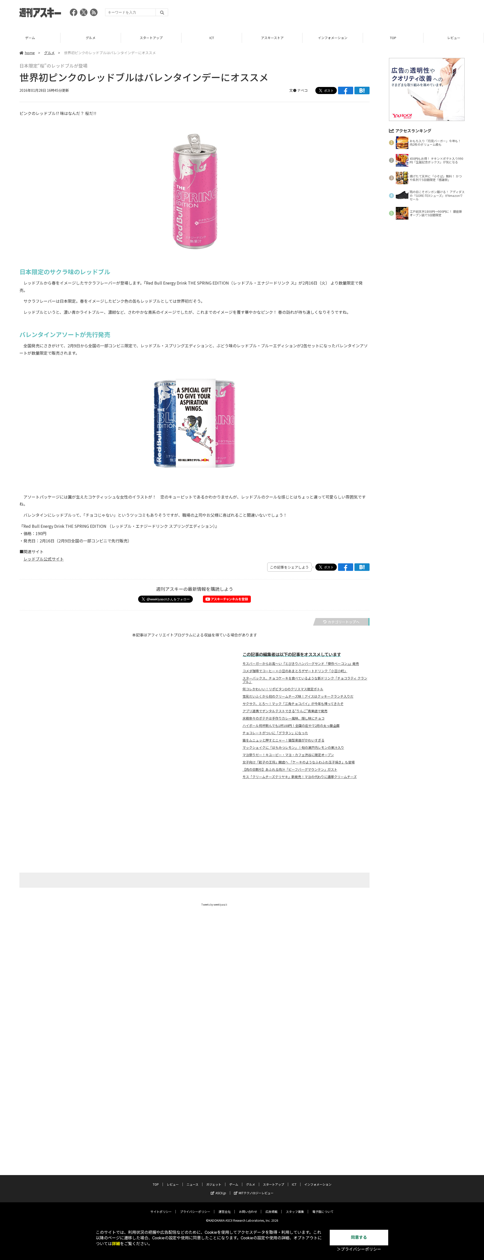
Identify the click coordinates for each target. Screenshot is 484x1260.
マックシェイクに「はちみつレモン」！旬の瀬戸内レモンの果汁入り (293, 747)
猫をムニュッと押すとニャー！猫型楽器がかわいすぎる (283, 740)
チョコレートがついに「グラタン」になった (275, 733)
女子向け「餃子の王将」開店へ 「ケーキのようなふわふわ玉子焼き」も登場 (299, 762)
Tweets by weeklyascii (214, 904)
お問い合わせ (248, 1211)
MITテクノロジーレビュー (256, 1193)
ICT (211, 37)
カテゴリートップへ (343, 621)
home (30, 52)
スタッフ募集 (295, 1211)
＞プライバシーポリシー (359, 1249)
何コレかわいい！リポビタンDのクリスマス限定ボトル (283, 689)
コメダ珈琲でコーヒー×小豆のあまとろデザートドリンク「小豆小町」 (295, 671)
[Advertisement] (373, 14)
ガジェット (213, 1184)
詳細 (116, 1243)
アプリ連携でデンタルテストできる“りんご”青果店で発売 (285, 711)
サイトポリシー (161, 1211)
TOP (393, 37)
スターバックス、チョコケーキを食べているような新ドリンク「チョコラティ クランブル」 (305, 680)
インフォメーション (332, 37)
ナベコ (302, 90)
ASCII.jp (221, 1193)
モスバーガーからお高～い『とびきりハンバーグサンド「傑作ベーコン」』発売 (301, 663)
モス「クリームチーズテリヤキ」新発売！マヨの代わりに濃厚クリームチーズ (300, 777)
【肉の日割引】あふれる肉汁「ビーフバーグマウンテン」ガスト (290, 769)
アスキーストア (272, 37)
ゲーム (30, 37)
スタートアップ (151, 37)
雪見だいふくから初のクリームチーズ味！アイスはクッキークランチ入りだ (298, 696)
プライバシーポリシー (195, 1211)
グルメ (91, 37)
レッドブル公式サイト (43, 559)
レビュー (453, 37)
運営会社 (225, 1211)
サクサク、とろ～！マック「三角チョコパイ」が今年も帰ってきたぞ (293, 703)
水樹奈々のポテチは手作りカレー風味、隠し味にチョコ (283, 718)
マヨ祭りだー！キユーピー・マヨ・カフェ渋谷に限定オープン (288, 755)
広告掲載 (271, 1211)
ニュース (192, 1184)
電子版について (323, 1211)
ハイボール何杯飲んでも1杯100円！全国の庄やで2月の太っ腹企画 (291, 725)
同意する (359, 1237)
